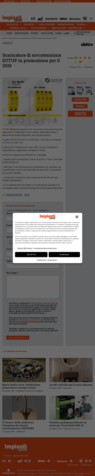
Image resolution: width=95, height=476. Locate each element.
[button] (77, 217)
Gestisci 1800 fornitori (24, 248)
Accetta (31, 254)
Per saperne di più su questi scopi (45, 248)
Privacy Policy (52, 260)
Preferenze (64, 254)
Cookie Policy (41, 260)
